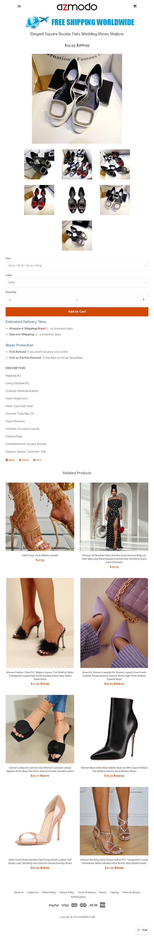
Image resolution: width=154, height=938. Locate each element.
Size (8, 258)
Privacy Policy (67, 892)
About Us (18, 892)
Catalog (114, 892)
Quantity (11, 292)
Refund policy (78, 897)
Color (9, 275)
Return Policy (49, 892)
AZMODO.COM (87, 917)
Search (103, 892)
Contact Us (33, 892)
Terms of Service (87, 892)
